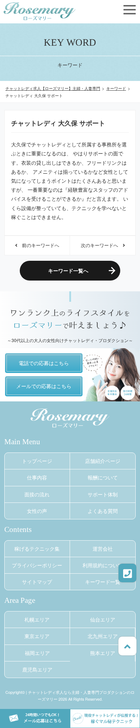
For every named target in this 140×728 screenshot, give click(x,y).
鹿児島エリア (37, 669)
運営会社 (103, 548)
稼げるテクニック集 (37, 548)
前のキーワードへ (38, 245)
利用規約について (103, 565)
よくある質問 (103, 510)
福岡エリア (37, 652)
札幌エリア (37, 619)
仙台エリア (102, 619)
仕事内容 (37, 477)
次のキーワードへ (102, 245)
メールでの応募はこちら (43, 386)
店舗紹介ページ (102, 460)
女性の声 (37, 510)
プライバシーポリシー (37, 565)
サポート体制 (103, 494)
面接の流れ (37, 494)
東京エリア (37, 636)
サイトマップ (37, 581)
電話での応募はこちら (44, 363)
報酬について (103, 477)
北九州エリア (103, 636)
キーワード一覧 (102, 581)
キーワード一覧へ (68, 270)
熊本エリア (102, 652)
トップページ (37, 460)
